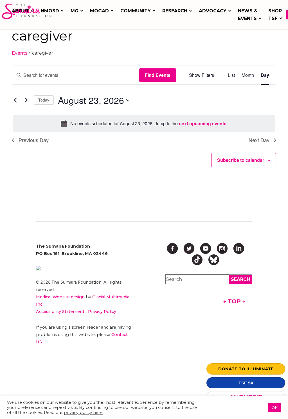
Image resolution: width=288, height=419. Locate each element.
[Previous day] (15, 100)
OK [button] (275, 407)
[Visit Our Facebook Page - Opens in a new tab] (172, 248)
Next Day (259, 140)
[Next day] (26, 100)
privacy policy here (83, 412)
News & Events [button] (247, 14)
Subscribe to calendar (240, 160)
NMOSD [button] (50, 11)
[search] (240, 279)
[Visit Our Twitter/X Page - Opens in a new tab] (189, 248)
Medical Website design (60, 296)
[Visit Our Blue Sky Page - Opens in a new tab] (213, 259)
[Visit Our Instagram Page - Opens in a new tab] (222, 248)
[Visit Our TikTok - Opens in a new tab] (197, 259)
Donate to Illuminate (246, 368)
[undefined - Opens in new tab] (84, 268)
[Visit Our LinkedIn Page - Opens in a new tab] (238, 248)
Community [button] (135, 11)
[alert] (144, 123)
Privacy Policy (102, 311)
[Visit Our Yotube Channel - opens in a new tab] (205, 248)
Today (43, 100)
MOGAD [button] (99, 11)
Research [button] (174, 11)
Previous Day (34, 140)
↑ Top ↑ (234, 301)
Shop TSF (275, 14)
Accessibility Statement (60, 311)
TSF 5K (246, 383)
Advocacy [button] (212, 11)
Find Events (157, 75)
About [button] (20, 11)
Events (20, 53)
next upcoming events (202, 123)
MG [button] (74, 11)
